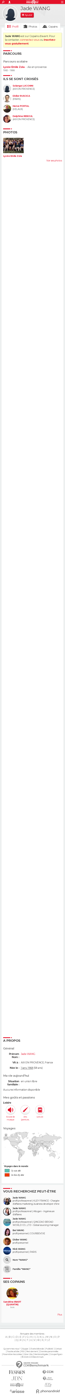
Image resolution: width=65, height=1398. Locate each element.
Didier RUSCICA (21, 96)
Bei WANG (18, 1230)
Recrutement (32, 1351)
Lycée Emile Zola (13, 67)
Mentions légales (41, 1354)
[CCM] (47, 1372)
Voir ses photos (54, 160)
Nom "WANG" (20, 1260)
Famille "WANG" (21, 1269)
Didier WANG (20, 1239)
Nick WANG (19, 1249)
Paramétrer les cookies (12, 1354)
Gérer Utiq (28, 1354)
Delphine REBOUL (23, 116)
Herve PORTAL (21, 106)
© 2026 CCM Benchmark (33, 1357)
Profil (15, 26)
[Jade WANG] (10, 13)
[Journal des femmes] (17, 1372)
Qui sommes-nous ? (11, 1349)
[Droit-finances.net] (47, 1379)
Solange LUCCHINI (23, 85)
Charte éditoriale (37, 1349)
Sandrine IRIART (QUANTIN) (12, 1303)
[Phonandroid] (47, 1391)
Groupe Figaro (56, 1354)
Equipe (25, 1349)
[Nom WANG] (7, 1260)
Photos (33, 26)
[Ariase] (17, 1391)
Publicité (49, 1349)
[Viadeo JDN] (47, 1385)
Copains (53, 26)
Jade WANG (19, 1197)
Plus (59, 1314)
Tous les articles (13, 1351)
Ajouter (28, 15)
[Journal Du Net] (17, 1378)
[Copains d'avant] (17, 1385)
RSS (22, 1351)
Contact (58, 1349)
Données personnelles (49, 1351)
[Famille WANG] (7, 1269)
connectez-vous (29, 39)
